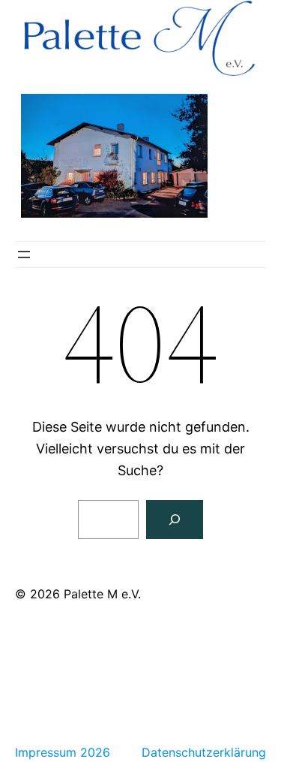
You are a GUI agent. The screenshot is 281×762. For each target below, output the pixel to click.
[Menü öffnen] (24, 254)
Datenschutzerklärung (204, 752)
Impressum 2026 (62, 752)
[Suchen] (174, 519)
